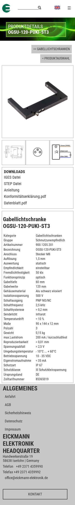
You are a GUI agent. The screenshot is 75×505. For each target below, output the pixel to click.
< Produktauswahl (56, 58)
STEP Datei (12, 183)
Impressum (13, 429)
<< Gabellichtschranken (51, 49)
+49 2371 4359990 (29, 466)
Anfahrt (10, 396)
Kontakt (35, 494)
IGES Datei (12, 177)
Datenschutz (13, 421)
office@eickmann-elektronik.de (26, 478)
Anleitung (11, 190)
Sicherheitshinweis (18, 413)
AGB (8, 405)
